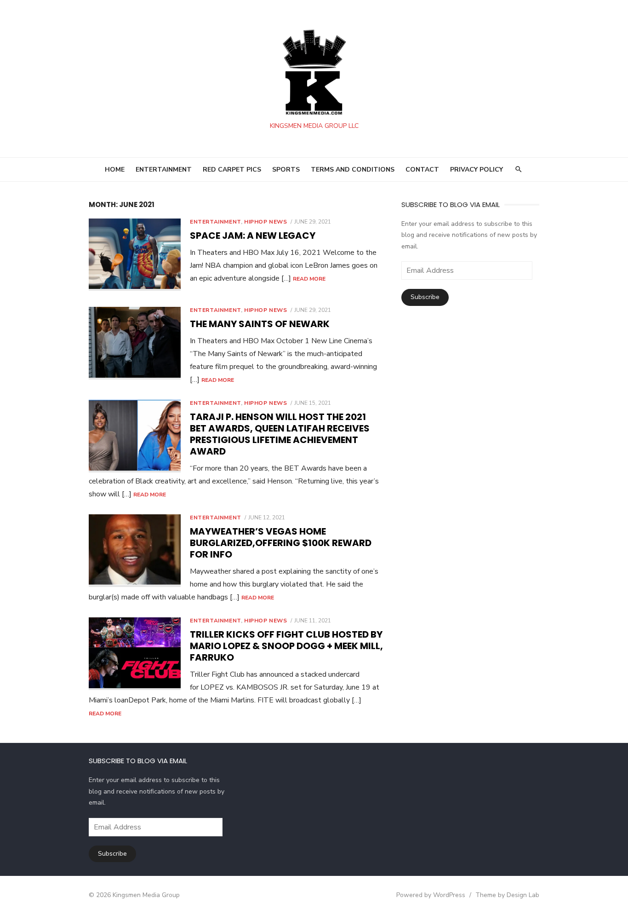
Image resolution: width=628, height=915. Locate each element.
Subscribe (425, 297)
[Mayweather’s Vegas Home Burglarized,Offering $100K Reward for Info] (135, 550)
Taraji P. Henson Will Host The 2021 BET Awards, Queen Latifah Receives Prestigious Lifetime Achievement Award (280, 434)
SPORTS (286, 169)
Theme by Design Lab (507, 895)
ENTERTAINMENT (164, 169)
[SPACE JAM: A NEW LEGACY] (135, 255)
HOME (115, 169)
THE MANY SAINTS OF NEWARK (260, 323)
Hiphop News (265, 221)
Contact (422, 169)
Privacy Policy (476, 169)
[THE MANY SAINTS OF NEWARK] (135, 343)
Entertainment (215, 221)
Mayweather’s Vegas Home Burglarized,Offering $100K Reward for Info (280, 543)
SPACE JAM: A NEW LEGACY (252, 235)
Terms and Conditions (352, 169)
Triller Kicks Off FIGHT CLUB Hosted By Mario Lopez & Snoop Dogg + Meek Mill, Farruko (286, 646)
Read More (309, 278)
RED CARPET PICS (232, 169)
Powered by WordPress (430, 895)
